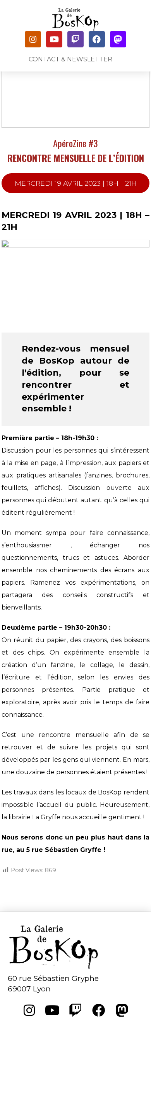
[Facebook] (97, 39)
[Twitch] (75, 39)
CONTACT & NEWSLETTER (70, 59)
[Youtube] (54, 39)
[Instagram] (33, 39)
